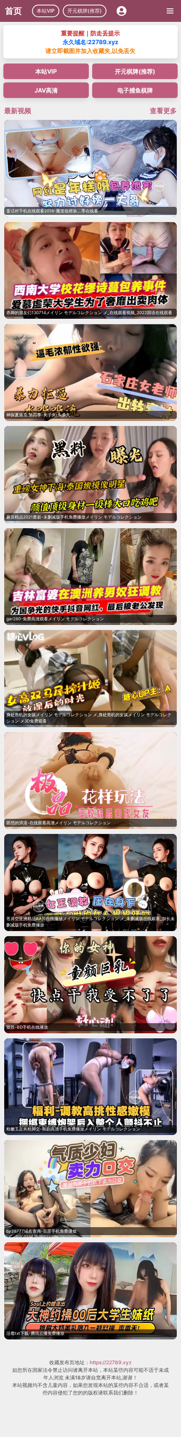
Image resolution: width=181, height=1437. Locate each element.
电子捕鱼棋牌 (135, 90)
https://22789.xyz (111, 1362)
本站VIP (46, 11)
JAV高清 (46, 90)
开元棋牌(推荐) (84, 11)
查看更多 (163, 110)
